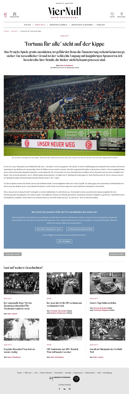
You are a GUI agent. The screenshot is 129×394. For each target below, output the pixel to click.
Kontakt (68, 373)
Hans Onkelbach (66, 65)
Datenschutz (89, 373)
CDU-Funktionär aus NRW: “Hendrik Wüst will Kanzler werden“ (62, 350)
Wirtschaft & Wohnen (82, 25)
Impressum (78, 373)
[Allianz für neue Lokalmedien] (76, 379)
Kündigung (107, 373)
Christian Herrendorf (58, 311)
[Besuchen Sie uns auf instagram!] (70, 389)
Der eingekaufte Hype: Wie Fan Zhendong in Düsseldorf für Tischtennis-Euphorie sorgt (18, 305)
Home (19, 373)
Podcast (101, 25)
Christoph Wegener (101, 310)
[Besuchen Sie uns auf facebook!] (59, 389)
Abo (35, 373)
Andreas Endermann (58, 313)
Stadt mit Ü (40, 25)
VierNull (6, 31)
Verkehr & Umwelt (58, 25)
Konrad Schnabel (100, 308)
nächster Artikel (117, 254)
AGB (98, 373)
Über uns (28, 373)
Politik (27, 25)
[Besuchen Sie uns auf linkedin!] (64, 389)
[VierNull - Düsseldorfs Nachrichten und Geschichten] (64, 12)
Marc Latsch (12, 314)
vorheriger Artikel (12, 254)
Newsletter (59, 373)
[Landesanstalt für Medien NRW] (59, 379)
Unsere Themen (46, 373)
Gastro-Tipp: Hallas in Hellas (103, 302)
